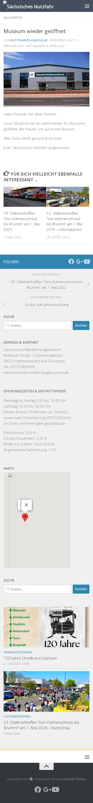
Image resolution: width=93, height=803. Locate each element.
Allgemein (13, 17)
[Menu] (87, 6)
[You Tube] (86, 261)
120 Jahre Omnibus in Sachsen (30, 658)
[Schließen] (26, 505)
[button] (25, 517)
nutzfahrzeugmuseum (29, 40)
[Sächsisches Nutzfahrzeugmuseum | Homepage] (36, 6)
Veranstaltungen (18, 652)
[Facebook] (71, 261)
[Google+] (79, 261)
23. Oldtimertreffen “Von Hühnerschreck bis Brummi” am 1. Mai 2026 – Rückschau (41, 725)
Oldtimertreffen (17, 716)
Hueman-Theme (74, 779)
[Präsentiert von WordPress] (31, 779)
